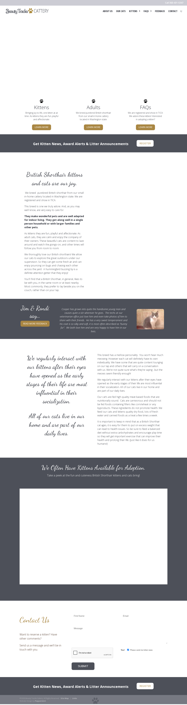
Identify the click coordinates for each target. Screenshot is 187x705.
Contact (172, 11)
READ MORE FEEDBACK (35, 323)
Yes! (123, 650)
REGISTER (145, 143)
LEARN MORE (41, 127)
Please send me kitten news (141, 650)
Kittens (133, 11)
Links (74, 698)
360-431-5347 (176, 2)
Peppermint (40, 701)
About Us (108, 11)
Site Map (65, 698)
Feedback (160, 11)
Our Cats (121, 11)
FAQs (146, 11)
